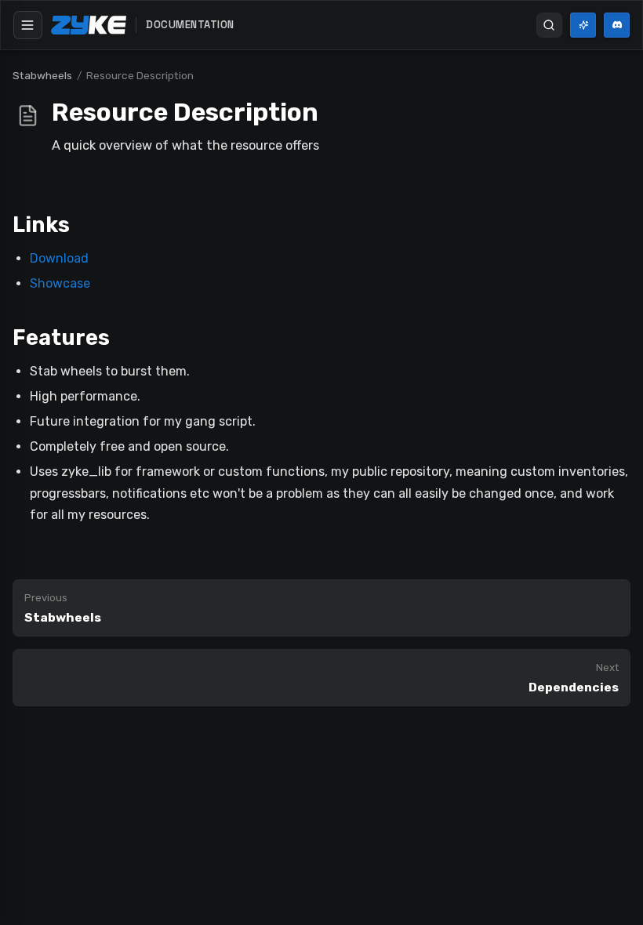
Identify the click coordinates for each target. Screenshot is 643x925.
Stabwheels (42, 75)
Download (59, 258)
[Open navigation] (27, 25)
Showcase (60, 283)
